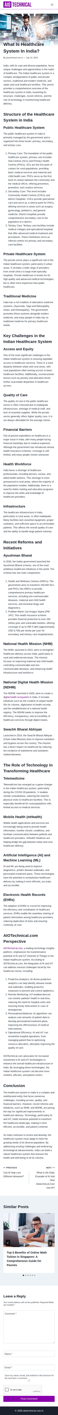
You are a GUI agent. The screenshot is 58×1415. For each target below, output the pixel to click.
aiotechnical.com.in (14, 58)
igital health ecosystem (17, 697)
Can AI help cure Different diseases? (13, 1172)
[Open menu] (52, 4)
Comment (10, 1313)
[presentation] (29, 1230)
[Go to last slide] (8, 1243)
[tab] (23, 1275)
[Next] (50, 1243)
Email (8, 1367)
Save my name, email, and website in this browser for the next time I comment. (29, 1376)
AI (4, 866)
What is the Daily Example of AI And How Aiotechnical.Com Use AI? (45, 1178)
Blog (5, 39)
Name (9, 1354)
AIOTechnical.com (13, 948)
